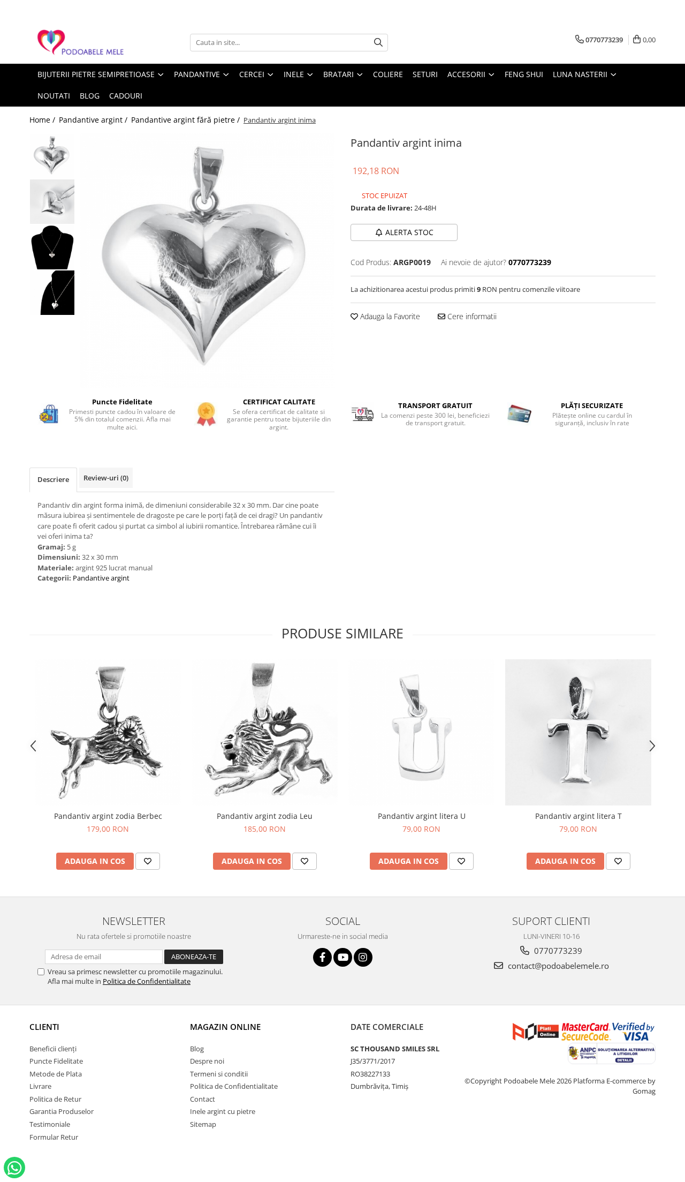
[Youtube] (342, 957)
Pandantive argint (101, 578)
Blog (197, 1048)
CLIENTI (44, 1026)
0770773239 (557, 950)
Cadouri (125, 96)
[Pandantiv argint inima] (207, 260)
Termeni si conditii (219, 1074)
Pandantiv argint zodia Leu (265, 816)
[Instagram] (363, 957)
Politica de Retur (55, 1099)
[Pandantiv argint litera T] (578, 732)
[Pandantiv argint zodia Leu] (265, 732)
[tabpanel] (207, 260)
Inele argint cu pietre (222, 1111)
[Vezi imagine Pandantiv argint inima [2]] (52, 247)
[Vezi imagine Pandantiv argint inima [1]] (52, 201)
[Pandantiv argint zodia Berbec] (108, 732)
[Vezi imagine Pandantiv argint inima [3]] (52, 292)
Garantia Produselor (61, 1111)
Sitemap (203, 1124)
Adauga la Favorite (389, 316)
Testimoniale (49, 1124)
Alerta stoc (409, 232)
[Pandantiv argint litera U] (421, 732)
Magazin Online (225, 1026)
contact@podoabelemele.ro (557, 965)
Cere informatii (471, 316)
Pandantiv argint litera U (422, 816)
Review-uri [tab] (105, 478)
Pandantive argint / (94, 120)
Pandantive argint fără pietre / (186, 120)
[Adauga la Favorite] (147, 861)
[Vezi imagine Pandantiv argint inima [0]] (52, 156)
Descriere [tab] (53, 479)
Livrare (40, 1086)
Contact (202, 1099)
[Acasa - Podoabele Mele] (82, 42)
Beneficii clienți (53, 1048)
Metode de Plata (55, 1074)
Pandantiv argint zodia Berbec (108, 816)
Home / (43, 120)
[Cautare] (378, 42)
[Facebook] (322, 957)
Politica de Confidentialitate (147, 981)
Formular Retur (53, 1137)
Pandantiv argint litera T (578, 816)
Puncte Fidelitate (56, 1061)
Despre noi (207, 1061)
